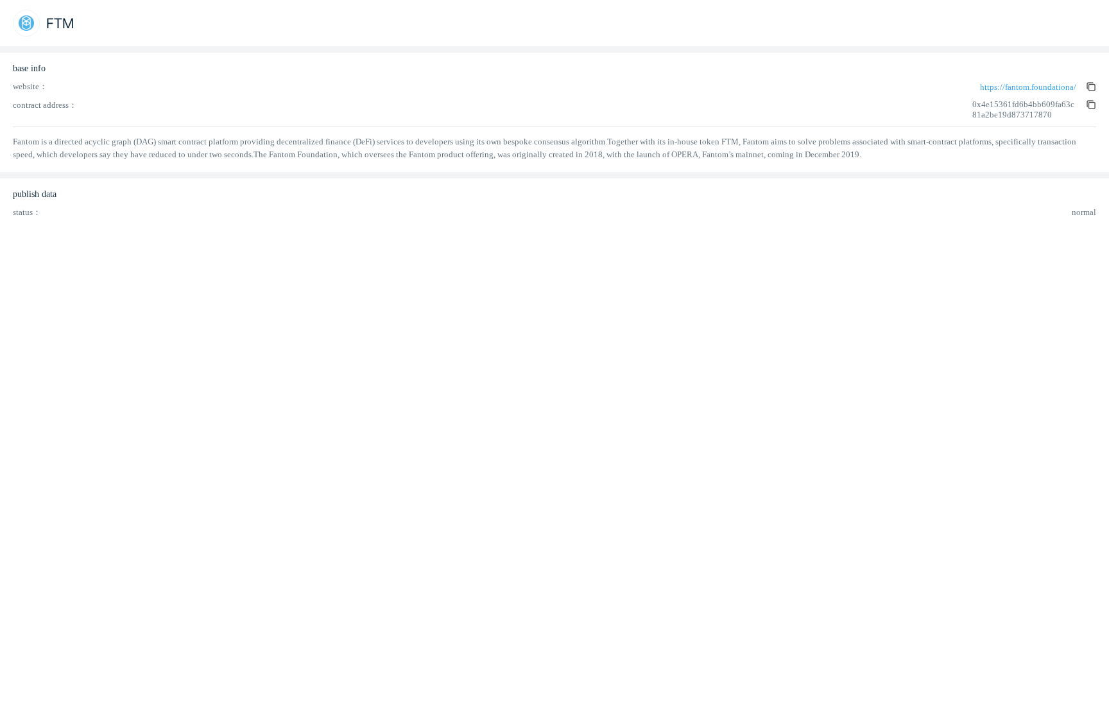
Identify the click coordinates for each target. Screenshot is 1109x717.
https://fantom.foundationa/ (1028, 87)
